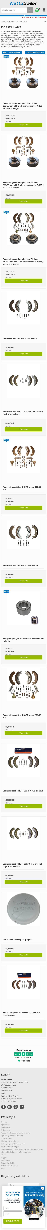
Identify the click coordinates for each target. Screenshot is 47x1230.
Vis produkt (24, 125)
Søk (29, 10)
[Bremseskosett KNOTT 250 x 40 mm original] (23, 765)
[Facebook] (3, 1107)
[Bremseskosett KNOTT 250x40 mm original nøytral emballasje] (23, 839)
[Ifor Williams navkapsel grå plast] (23, 914)
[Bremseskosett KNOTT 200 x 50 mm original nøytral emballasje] (23, 386)
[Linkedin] (22, 1107)
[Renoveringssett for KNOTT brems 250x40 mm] (23, 690)
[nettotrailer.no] (23, 4)
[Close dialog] (42, 1188)
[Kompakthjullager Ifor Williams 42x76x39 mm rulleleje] (23, 613)
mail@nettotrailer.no (14, 1099)
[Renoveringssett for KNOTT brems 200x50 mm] (23, 462)
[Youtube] (15, 1107)
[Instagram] (9, 1107)
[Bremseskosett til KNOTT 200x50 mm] (23, 313)
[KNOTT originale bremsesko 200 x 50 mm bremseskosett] (23, 987)
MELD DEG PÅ (12, 1221)
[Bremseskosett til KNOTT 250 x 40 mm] (23, 540)
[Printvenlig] (45, 22)
